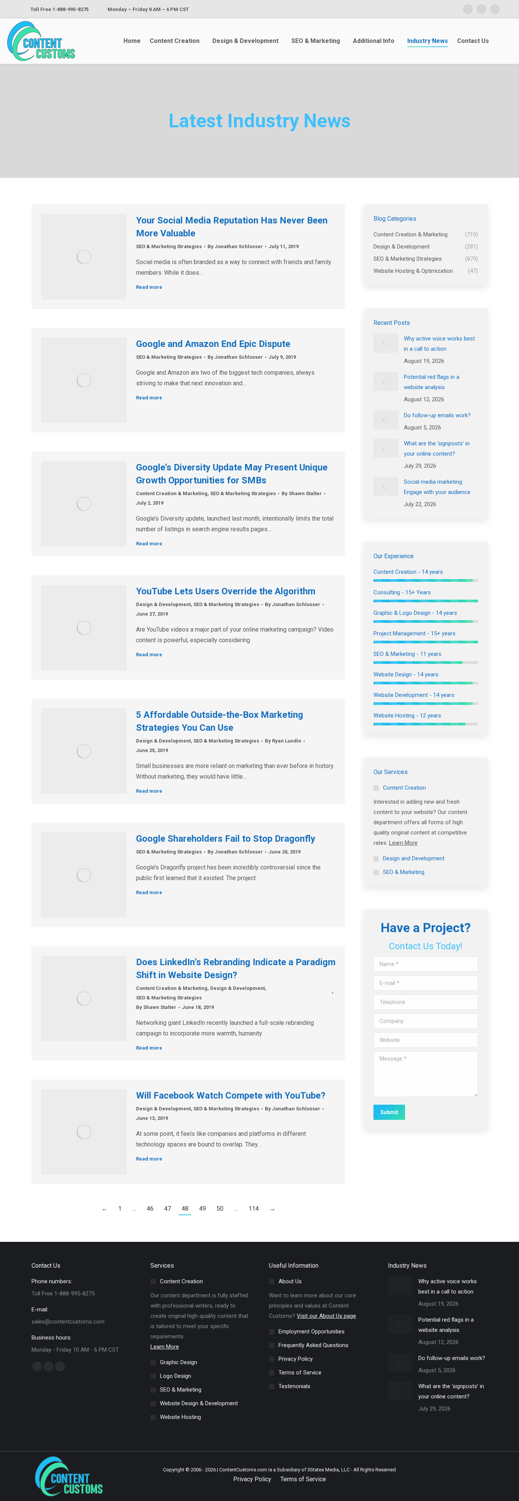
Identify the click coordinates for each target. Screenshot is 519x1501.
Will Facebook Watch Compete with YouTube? (230, 1095)
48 (185, 1208)
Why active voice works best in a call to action (439, 343)
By (235, 246)
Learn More (403, 842)
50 (220, 1208)
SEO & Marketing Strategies (169, 246)
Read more (149, 287)
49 (202, 1208)
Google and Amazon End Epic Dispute (213, 344)
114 (253, 1208)
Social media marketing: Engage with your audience (437, 487)
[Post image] (385, 343)
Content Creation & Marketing (171, 493)
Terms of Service (303, 1479)
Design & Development (163, 604)
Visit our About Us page (326, 1316)
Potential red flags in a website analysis (431, 382)
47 (167, 1208)
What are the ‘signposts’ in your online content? (437, 448)
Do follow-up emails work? (437, 415)
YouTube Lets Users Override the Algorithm (225, 591)
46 (150, 1208)
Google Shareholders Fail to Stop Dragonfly (225, 838)
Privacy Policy (252, 1479)
